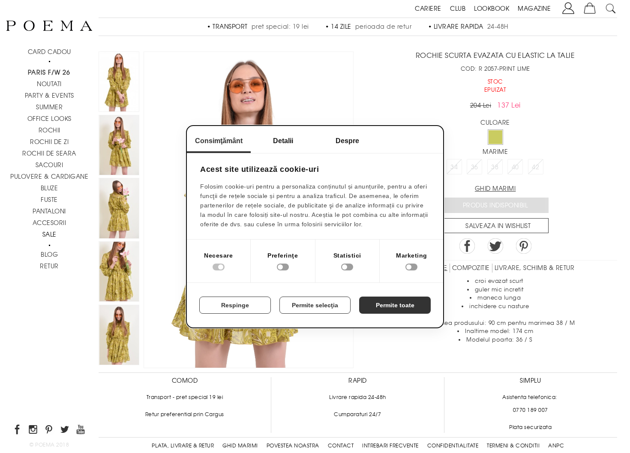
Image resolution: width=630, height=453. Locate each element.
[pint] (49, 431)
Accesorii (49, 222)
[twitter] (65, 431)
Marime (495, 151)
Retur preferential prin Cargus (184, 414)
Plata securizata (530, 427)
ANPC (556, 446)
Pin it (523, 246)
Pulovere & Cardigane (49, 176)
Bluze (49, 188)
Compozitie (471, 267)
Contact (341, 446)
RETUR (49, 266)
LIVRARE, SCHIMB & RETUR (535, 267)
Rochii (49, 130)
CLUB (457, 8)
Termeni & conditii (513, 446)
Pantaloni (49, 211)
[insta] (34, 431)
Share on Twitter (495, 246)
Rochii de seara (49, 153)
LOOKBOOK (491, 8)
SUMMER (49, 107)
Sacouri (49, 165)
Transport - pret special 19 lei (185, 397)
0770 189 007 (530, 410)
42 (535, 167)
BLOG (49, 254)
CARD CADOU (49, 51)
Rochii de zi (49, 141)
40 (515, 167)
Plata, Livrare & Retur (183, 446)
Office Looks (49, 118)
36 (474, 167)
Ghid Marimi (240, 446)
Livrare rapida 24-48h (357, 397)
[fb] (18, 431)
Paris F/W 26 (49, 72)
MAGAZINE (534, 8)
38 (494, 167)
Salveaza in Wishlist (498, 225)
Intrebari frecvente (390, 446)
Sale (49, 234)
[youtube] (81, 431)
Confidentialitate (453, 446)
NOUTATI (49, 84)
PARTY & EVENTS (49, 95)
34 (454, 167)
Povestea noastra (293, 446)
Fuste (49, 199)
